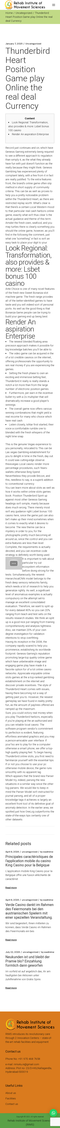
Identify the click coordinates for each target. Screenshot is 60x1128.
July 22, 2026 (12, 952)
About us (10, 1093)
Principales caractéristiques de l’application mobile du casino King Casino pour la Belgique (29, 861)
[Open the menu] (54, 5)
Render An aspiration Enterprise (30, 134)
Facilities (10, 1098)
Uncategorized (23, 13)
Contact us (11, 1104)
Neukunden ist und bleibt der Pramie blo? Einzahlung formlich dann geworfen (27, 961)
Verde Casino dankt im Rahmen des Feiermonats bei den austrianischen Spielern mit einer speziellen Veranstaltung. (29, 911)
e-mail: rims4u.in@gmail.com (22, 1064)
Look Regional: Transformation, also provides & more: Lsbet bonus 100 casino (28, 126)
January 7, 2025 (14, 43)
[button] (53, 1113)
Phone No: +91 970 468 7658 (22, 1058)
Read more (11, 887)
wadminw (46, 851)
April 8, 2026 (12, 851)
